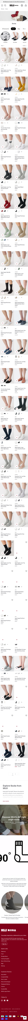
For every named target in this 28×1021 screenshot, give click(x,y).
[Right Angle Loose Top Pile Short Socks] (7, 172)
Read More (6, 801)
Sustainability (4, 989)
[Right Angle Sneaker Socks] (7, 84)
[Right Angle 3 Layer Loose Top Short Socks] (7, 230)
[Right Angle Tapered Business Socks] (21, 404)
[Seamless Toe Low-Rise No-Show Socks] (21, 347)
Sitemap (3, 966)
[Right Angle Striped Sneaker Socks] (21, 577)
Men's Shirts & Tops (5, 961)
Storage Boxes (4, 956)
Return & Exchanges (5, 981)
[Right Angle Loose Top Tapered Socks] (7, 548)
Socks (6, 9)
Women (2, 9)
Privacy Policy (4, 1011)
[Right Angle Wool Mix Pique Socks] (21, 84)
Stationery (3, 951)
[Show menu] (2, 5)
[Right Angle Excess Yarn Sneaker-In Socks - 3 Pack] (21, 318)
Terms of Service (13, 1011)
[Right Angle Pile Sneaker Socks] (21, 113)
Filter (2, 45)
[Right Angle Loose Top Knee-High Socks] (7, 432)
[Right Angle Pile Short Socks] (7, 606)
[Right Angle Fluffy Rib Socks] (7, 259)
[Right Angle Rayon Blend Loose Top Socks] (21, 55)
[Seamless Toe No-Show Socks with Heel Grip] (7, 692)
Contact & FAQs (4, 977)
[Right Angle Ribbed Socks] (21, 172)
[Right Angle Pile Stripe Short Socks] (7, 577)
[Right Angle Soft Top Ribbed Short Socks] (7, 201)
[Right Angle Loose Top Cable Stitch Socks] (7, 461)
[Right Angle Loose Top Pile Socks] (21, 692)
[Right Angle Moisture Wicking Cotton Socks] (21, 490)
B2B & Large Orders (5, 991)
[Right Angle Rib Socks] (21, 230)
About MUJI (3, 974)
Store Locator (4, 979)
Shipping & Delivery (5, 984)
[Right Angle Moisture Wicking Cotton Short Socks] (21, 142)
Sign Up (4, 944)
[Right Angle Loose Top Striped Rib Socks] (7, 55)
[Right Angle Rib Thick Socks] (21, 519)
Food (2, 954)
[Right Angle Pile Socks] (21, 201)
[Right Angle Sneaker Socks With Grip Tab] (7, 663)
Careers (3, 986)
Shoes (24, 29)
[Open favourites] (25, 1018)
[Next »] (18, 774)
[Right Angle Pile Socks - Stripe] (7, 142)
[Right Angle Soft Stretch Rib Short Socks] (21, 721)
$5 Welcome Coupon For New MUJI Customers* (14, 1)
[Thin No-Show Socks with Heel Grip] (7, 113)
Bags (19, 29)
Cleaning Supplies (5, 958)
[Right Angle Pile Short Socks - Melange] (7, 519)
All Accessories (5, 29)
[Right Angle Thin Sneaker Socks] (7, 404)
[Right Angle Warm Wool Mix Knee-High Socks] (21, 750)
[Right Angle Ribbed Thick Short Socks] (7, 490)
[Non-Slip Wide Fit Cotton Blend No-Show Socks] (21, 635)
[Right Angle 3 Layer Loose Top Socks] (21, 259)
